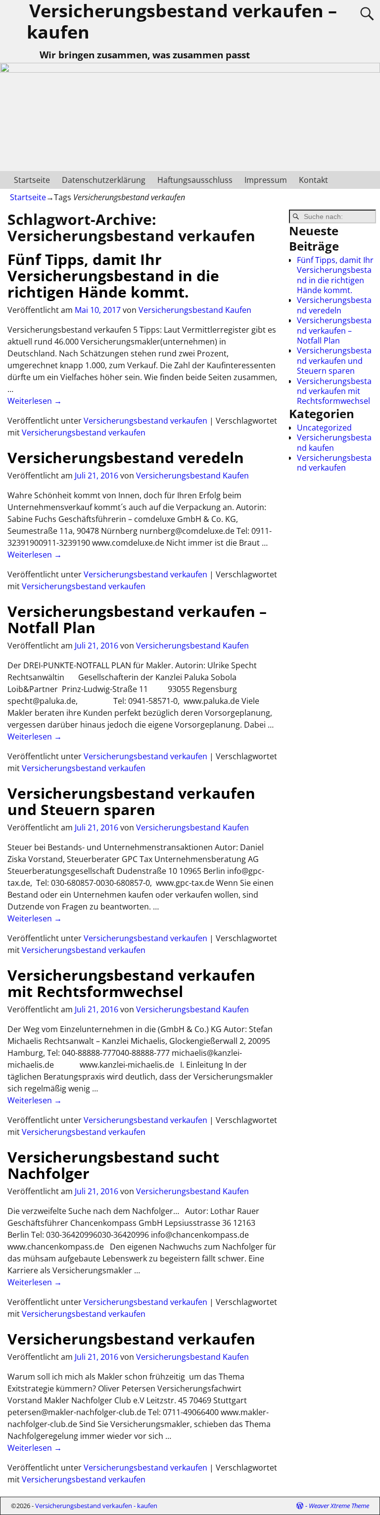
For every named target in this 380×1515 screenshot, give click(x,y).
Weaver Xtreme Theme (339, 1505)
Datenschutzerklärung (103, 179)
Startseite (32, 179)
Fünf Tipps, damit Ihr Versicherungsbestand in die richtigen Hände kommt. (113, 275)
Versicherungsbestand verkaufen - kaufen (96, 1505)
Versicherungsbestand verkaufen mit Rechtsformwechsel (131, 983)
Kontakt (313, 179)
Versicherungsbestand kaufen (334, 442)
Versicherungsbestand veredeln (125, 457)
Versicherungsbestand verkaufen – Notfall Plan (137, 619)
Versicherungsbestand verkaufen (145, 420)
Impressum (265, 179)
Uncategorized (324, 427)
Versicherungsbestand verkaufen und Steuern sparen (131, 801)
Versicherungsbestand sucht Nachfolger (113, 1165)
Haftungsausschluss (195, 179)
